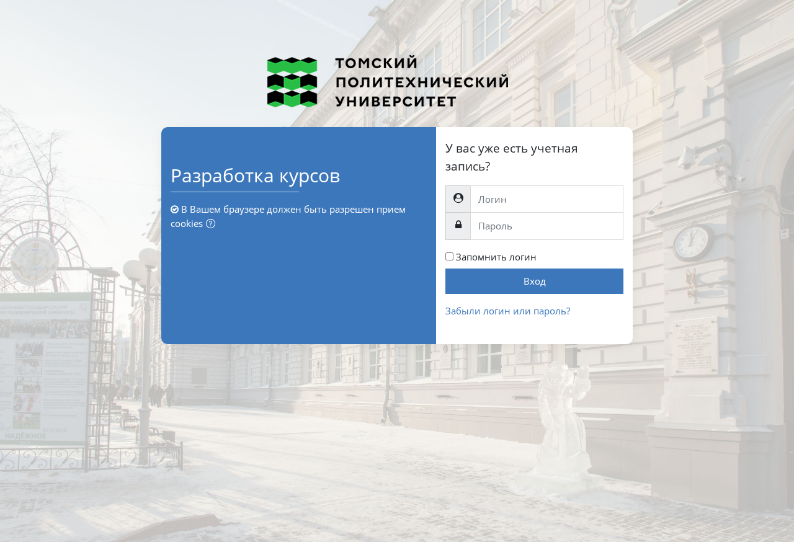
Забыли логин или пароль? (507, 310)
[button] (213, 224)
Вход (535, 281)
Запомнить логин (496, 257)
